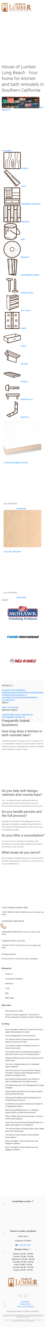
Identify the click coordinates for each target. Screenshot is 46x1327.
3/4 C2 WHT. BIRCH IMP (12, 552)
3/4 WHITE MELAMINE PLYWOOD (16, 463)
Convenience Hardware (14, 979)
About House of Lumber (14, 1011)
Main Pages (9, 998)
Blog (7, 993)
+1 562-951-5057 (24, 1245)
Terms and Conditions (25, 1306)
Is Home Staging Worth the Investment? (20, 1036)
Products (8, 974)
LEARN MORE (21, 509)
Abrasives (9, 983)
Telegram (31, 1321)
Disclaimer (25, 1302)
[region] (23, 35)
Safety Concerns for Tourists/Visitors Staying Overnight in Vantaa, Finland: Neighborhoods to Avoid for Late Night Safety (22, 1072)
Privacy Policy (25, 1304)
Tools (7, 988)
